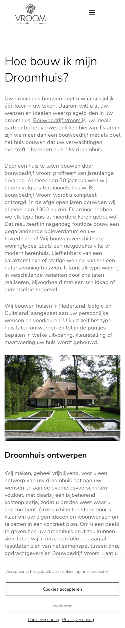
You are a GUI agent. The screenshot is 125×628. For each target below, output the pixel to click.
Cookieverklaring (43, 620)
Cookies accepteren (62, 589)
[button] (92, 12)
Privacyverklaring (78, 620)
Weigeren (62, 606)
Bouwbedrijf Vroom (57, 120)
